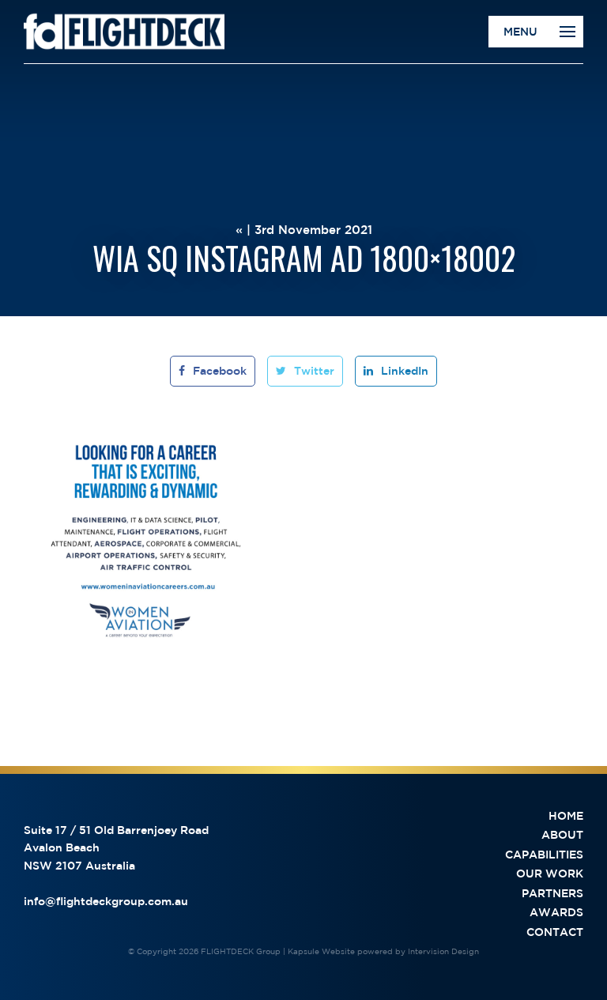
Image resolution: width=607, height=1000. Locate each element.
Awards (556, 912)
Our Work (549, 873)
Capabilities (544, 854)
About (562, 834)
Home (566, 815)
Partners (552, 893)
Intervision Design (443, 951)
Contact (554, 932)
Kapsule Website (321, 951)
